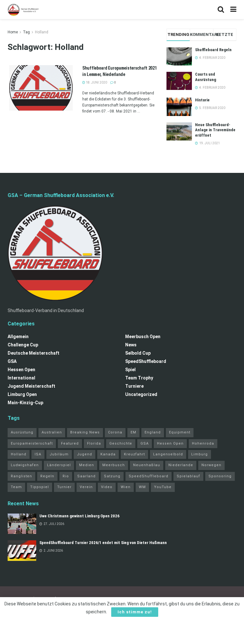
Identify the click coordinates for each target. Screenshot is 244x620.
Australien (52, 432)
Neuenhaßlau (146, 465)
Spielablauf (188, 476)
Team (16, 487)
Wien (126, 487)
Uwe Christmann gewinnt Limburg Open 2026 (79, 516)
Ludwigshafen (25, 465)
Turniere (134, 386)
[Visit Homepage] (23, 9)
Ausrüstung (22, 432)
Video (106, 487)
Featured (70, 443)
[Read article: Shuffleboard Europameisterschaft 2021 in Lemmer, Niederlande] (41, 88)
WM (142, 487)
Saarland (86, 476)
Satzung (112, 476)
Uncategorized (141, 394)
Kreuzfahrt (134, 454)
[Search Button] (221, 9)
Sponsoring (220, 476)
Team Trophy (139, 377)
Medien (86, 465)
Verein (86, 487)
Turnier (64, 487)
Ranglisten (21, 476)
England (153, 432)
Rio (66, 476)
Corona (115, 432)
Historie (202, 100)
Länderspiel (59, 465)
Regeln (47, 476)
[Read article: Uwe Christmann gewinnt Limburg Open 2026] (22, 524)
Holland (41, 32)
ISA (38, 454)
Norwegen (211, 465)
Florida (94, 443)
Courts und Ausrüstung (205, 77)
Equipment (179, 432)
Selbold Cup (138, 353)
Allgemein (18, 336)
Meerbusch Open (142, 336)
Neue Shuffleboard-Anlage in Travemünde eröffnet (215, 130)
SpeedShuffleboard (145, 361)
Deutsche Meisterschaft (33, 353)
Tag (26, 32)
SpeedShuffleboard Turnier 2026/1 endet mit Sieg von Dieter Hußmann (103, 542)
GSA (12, 361)
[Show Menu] (233, 9)
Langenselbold (168, 454)
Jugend (84, 454)
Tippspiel (39, 487)
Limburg (199, 454)
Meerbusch (113, 465)
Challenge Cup (23, 344)
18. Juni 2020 (96, 82)
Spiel (130, 369)
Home (13, 32)
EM (133, 432)
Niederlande (180, 465)
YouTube (163, 487)
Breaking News (85, 432)
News (131, 344)
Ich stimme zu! (135, 612)
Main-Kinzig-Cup (25, 402)
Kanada (108, 454)
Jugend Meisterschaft (31, 386)
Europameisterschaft (32, 443)
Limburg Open (22, 394)
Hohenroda (203, 443)
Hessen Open (21, 369)
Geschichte (120, 443)
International (21, 377)
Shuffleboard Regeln (213, 49)
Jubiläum (59, 454)
